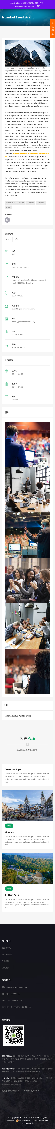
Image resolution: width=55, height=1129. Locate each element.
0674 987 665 (17, 296)
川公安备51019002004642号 (30, 1120)
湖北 (13, 254)
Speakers (41, 203)
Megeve (9, 832)
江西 (9, 826)
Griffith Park (12, 895)
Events (21, 203)
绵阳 (9, 889)
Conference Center (20, 267)
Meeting (31, 203)
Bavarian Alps (13, 769)
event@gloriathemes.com (23, 309)
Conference (10, 203)
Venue (8, 207)
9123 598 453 (17, 334)
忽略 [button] (38, 6)
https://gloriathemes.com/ (23, 321)
